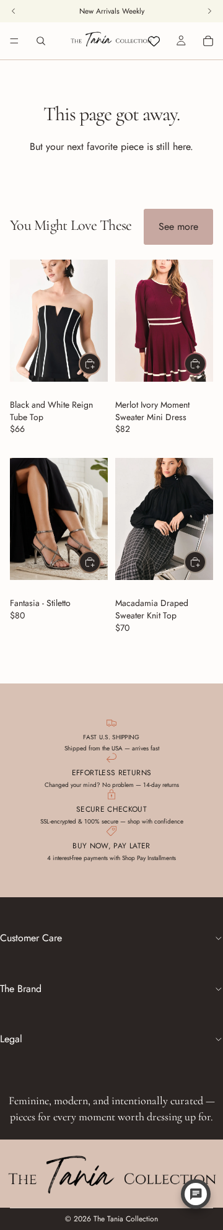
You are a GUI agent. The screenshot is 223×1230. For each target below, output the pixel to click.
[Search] (41, 41)
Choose (100, 363)
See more (178, 226)
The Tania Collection (126, 1218)
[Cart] (208, 41)
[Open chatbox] (196, 1194)
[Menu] (14, 41)
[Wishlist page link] (154, 41)
